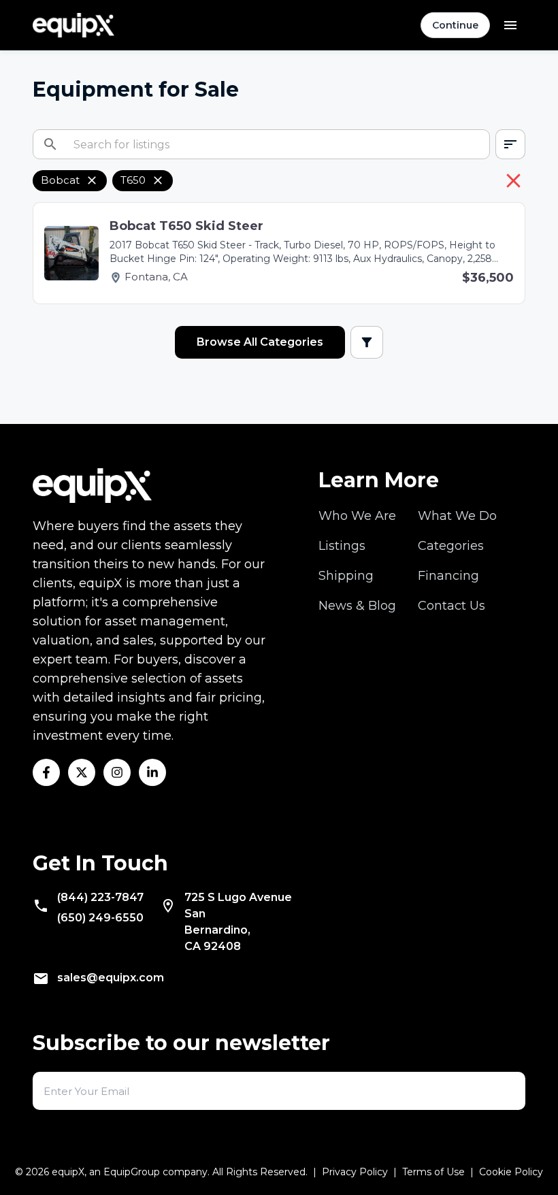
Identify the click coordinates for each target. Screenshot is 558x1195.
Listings (341, 545)
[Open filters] (366, 342)
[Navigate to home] (73, 25)
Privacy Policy (355, 1172)
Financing (448, 575)
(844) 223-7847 (100, 897)
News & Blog (357, 605)
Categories (451, 545)
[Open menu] (510, 25)
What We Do (457, 515)
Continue (455, 25)
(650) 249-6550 (100, 917)
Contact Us (451, 605)
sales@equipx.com (110, 977)
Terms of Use (433, 1172)
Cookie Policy (511, 1172)
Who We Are (357, 515)
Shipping (346, 575)
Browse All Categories (260, 341)
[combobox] (510, 144)
